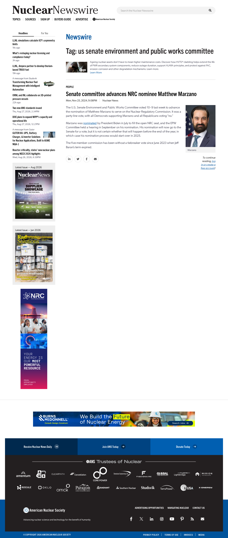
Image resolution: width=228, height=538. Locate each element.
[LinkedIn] (151, 519)
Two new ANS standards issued (27, 107)
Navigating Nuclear (178, 507)
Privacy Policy (151, 534)
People (70, 86)
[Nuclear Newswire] (192, 519)
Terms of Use (171, 534)
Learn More (96, 72)
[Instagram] (162, 519)
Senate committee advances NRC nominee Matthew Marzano (131, 93)
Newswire (79, 36)
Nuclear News (110, 100)
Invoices (188, 534)
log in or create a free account (208, 164)
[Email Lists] (202, 519)
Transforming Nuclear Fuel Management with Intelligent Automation (26, 85)
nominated (90, 123)
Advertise (82, 19)
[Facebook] (131, 519)
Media (201, 534)
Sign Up (45, 19)
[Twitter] (141, 519)
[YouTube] (172, 519)
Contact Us (199, 507)
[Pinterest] (182, 519)
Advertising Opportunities (149, 507)
